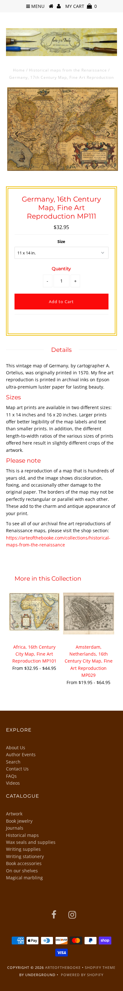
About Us (15, 748)
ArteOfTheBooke (63, 967)
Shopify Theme (100, 967)
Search (13, 762)
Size (61, 241)
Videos (13, 783)
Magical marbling (24, 878)
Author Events (21, 754)
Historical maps (22, 835)
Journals (14, 828)
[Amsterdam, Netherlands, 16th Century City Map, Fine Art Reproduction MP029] (88, 613)
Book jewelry (19, 821)
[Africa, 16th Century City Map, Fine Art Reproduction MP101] (34, 612)
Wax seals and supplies (31, 842)
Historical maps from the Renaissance (68, 70)
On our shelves (22, 871)
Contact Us (17, 769)
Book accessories (24, 863)
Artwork (14, 814)
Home (19, 70)
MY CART (81, 6)
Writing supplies (23, 849)
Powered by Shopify (82, 974)
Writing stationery (25, 856)
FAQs (11, 776)
